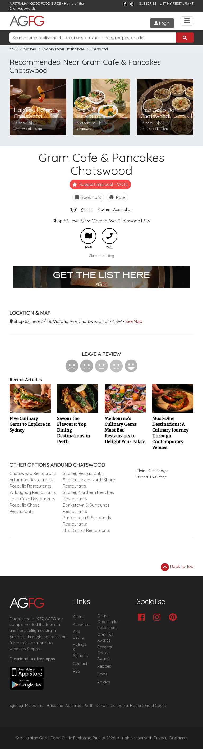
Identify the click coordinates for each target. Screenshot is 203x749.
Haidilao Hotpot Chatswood (34, 113)
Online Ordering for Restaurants (108, 622)
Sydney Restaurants (83, 473)
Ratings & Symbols (80, 650)
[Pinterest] (174, 617)
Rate (120, 197)
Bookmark (90, 197)
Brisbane (55, 705)
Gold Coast (155, 705)
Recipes (104, 666)
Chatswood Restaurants (33, 473)
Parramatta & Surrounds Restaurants (87, 521)
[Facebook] (125, 4)
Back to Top (181, 566)
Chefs (102, 674)
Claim (141, 470)
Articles (103, 682)
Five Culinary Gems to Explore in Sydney (30, 424)
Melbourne (35, 705)
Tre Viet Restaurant (91, 113)
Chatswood (99, 49)
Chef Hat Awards (22, 8)
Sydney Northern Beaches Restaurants (88, 495)
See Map (134, 321)
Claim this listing (101, 255)
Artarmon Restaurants (31, 479)
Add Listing (78, 634)
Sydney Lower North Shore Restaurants (89, 483)
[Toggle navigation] (187, 21)
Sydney (30, 49)
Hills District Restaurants (86, 530)
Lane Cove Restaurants (32, 498)
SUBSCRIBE (147, 3)
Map (88, 236)
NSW (14, 49)
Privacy (160, 738)
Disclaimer (178, 738)
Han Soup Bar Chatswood (159, 113)
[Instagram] (132, 4)
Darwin (101, 705)
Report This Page (151, 477)
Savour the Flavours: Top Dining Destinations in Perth (73, 430)
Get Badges (159, 470)
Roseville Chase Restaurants (25, 508)
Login (164, 23)
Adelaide (73, 705)
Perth (88, 705)
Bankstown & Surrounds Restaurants (86, 508)
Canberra (119, 705)
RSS (76, 671)
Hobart (136, 705)
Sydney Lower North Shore (63, 49)
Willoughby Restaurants (33, 492)
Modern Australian (115, 209)
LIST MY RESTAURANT (176, 3)
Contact (80, 663)
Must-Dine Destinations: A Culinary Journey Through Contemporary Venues (170, 433)
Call (109, 236)
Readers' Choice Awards (105, 653)
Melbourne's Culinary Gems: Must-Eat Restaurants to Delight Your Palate (125, 430)
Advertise (81, 624)
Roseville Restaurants (30, 486)
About (78, 616)
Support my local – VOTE (103, 184)
